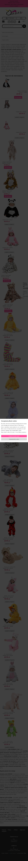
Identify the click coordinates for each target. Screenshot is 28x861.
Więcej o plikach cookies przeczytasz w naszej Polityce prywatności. (13, 432)
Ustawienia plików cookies (14, 439)
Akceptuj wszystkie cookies (14, 436)
